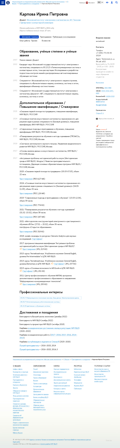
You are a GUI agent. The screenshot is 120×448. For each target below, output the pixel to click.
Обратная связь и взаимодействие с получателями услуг (39, 407)
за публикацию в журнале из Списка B (43, 341)
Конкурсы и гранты (60, 389)
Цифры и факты (17, 369)
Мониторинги (58, 377)
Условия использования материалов (52, 440)
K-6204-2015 (110, 96)
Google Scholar (101, 105)
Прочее (34, 40)
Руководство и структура (20, 372)
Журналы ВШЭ (78, 386)
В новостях (46, 40)
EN (102, 2)
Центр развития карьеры (41, 394)
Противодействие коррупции (18, 400)
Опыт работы (25, 40)
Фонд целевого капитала (20, 396)
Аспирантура (37, 386)
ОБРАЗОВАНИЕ (39, 366)
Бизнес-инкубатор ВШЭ (40, 397)
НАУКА (57, 366)
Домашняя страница (30, 37)
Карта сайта (16, 442)
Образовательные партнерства (39, 401)
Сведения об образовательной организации (18, 418)
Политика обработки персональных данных (77, 440)
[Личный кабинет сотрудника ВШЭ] (112, 2)
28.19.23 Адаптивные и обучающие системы (35, 306)
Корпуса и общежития (20, 385)
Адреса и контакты (35, 440)
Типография (77, 380)
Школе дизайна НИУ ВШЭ (48, 444)
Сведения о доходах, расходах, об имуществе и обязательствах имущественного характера (21, 408)
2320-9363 (107, 88)
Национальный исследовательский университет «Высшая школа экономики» (37, 359)
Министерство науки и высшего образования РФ (102, 370)
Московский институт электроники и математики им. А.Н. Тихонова (54, 20)
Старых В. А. (100, 113)
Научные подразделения (61, 369)
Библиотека (77, 369)
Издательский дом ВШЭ (81, 372)
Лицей (35, 369)
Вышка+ (35, 381)
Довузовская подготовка (40, 372)
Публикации (78, 389)
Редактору (109, 440)
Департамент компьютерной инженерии (37, 22)
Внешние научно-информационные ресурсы (62, 393)
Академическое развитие (62, 386)
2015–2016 (66, 335)
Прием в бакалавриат (39, 378)
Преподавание (46, 37)
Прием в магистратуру (40, 383)
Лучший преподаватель (29, 345)
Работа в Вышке (17, 433)
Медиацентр (78, 383)
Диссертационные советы (62, 380)
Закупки (15, 388)
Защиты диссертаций (60, 383)
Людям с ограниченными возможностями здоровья (21, 424)
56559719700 (100, 102)
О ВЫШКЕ (17, 366)
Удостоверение (26, 179)
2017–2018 (56, 335)
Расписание (100, 83)
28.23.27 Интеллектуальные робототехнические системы (40, 302)
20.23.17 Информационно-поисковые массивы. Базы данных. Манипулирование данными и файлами (50, 298)
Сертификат (37, 239)
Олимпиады (37, 375)
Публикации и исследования (64, 37)
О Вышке (66, 359)
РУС (99, 2)
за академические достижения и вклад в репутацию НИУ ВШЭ (53, 328)
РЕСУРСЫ (78, 366)
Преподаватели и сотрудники (81, 359)
